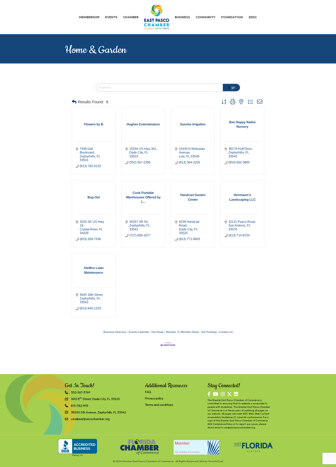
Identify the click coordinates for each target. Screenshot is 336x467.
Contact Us (226, 332)
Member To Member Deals (182, 332)
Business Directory (114, 332)
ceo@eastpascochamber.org (239, 427)
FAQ (148, 392)
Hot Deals (157, 332)
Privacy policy (154, 398)
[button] (74, 101)
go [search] (233, 87)
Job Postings (209, 332)
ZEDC (252, 17)
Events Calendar (139, 332)
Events (111, 17)
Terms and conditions (159, 405)
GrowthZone (215, 461)
